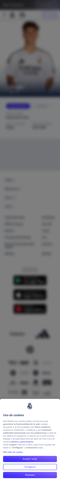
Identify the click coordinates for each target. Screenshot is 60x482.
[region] (30, 440)
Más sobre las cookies (13, 452)
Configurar (30, 467)
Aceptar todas (30, 459)
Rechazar (30, 475)
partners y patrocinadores (22, 442)
